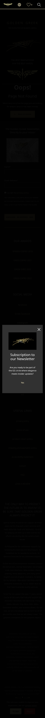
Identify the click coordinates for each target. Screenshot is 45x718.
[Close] (39, 328)
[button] (21, 4)
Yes (22, 382)
